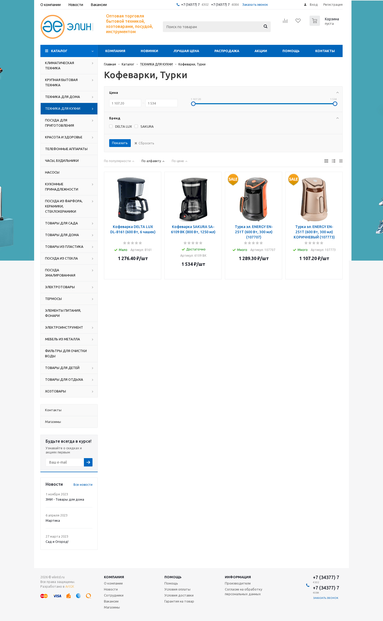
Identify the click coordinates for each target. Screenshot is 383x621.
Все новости (82, 484)
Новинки (149, 51)
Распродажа (226, 51)
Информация (238, 577)
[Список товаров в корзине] (325, 24)
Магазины (112, 607)
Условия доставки (179, 595)
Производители (238, 583)
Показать (120, 143)
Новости (111, 589)
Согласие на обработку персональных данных (243, 591)
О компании (113, 583)
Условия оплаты (177, 589)
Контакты (325, 51)
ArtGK (69, 586)
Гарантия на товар (179, 601)
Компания (115, 51)
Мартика (53, 520)
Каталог (59, 51)
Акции (261, 51)
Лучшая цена (186, 51)
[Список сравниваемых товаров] (285, 22)
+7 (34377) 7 (190, 4)
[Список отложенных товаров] (298, 22)
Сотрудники (113, 595)
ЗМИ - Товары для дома (65, 499)
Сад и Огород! (57, 541)
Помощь (291, 51)
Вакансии (111, 601)
